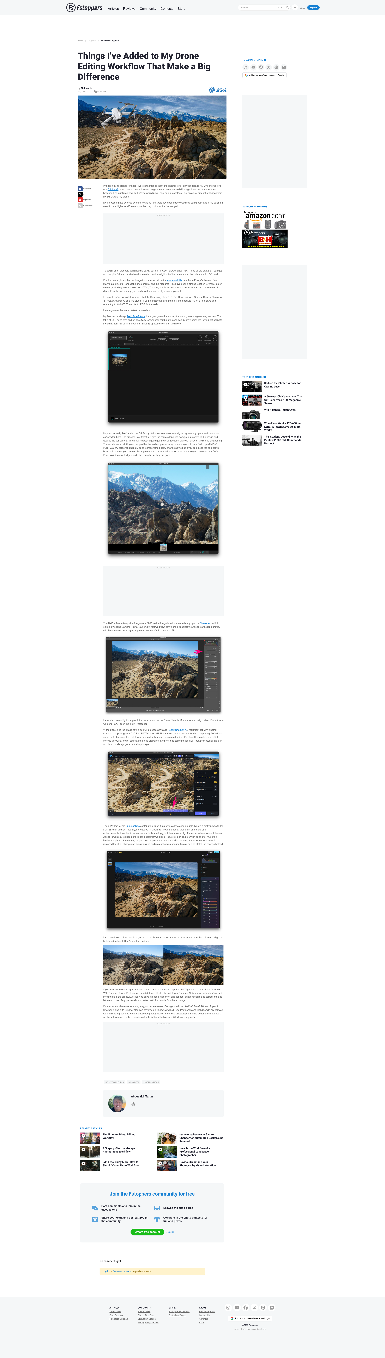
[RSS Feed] (284, 67)
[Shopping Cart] (295, 7)
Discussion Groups (147, 1318)
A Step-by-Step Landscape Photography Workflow (119, 1150)
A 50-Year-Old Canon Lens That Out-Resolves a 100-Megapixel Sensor (283, 400)
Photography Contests (148, 1322)
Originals (92, 40)
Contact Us (204, 1315)
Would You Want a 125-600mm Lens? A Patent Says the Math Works (283, 426)
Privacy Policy (240, 1328)
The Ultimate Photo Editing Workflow (119, 1136)
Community (148, 8)
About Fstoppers (207, 1311)
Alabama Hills (174, 280)
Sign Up (313, 7)
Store (181, 8)
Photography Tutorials (179, 1311)
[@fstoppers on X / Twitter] (268, 67)
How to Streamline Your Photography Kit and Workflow (197, 1164)
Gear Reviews (116, 1315)
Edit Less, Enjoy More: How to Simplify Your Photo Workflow (121, 1164)
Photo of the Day (146, 1315)
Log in (171, 1231)
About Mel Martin (142, 1096)
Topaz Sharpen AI (177, 729)
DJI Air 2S (113, 189)
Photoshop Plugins (177, 1315)
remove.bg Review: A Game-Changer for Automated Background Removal (201, 1138)
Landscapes (133, 1082)
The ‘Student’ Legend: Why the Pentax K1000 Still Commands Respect (282, 440)
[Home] (84, 7)
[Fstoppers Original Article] (217, 90)
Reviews (129, 8)
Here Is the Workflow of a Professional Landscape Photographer (194, 1151)
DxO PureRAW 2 (136, 316)
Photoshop (205, 623)
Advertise (203, 1318)
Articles (113, 8)
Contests (166, 8)
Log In (302, 7)
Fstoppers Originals (110, 40)
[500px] (133, 1103)
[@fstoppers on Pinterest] (276, 67)
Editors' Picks (144, 1311)
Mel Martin (86, 88)
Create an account (122, 1271)
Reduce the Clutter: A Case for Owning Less (282, 385)
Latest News (115, 1311)
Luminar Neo (133, 826)
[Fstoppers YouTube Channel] (253, 67)
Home (80, 40)
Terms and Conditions (256, 1328)
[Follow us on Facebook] (261, 67)
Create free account (147, 1232)
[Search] (287, 7)
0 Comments (103, 91)
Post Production (151, 1082)
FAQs (201, 1322)
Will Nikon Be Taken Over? (280, 410)
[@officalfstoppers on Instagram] (245, 67)
